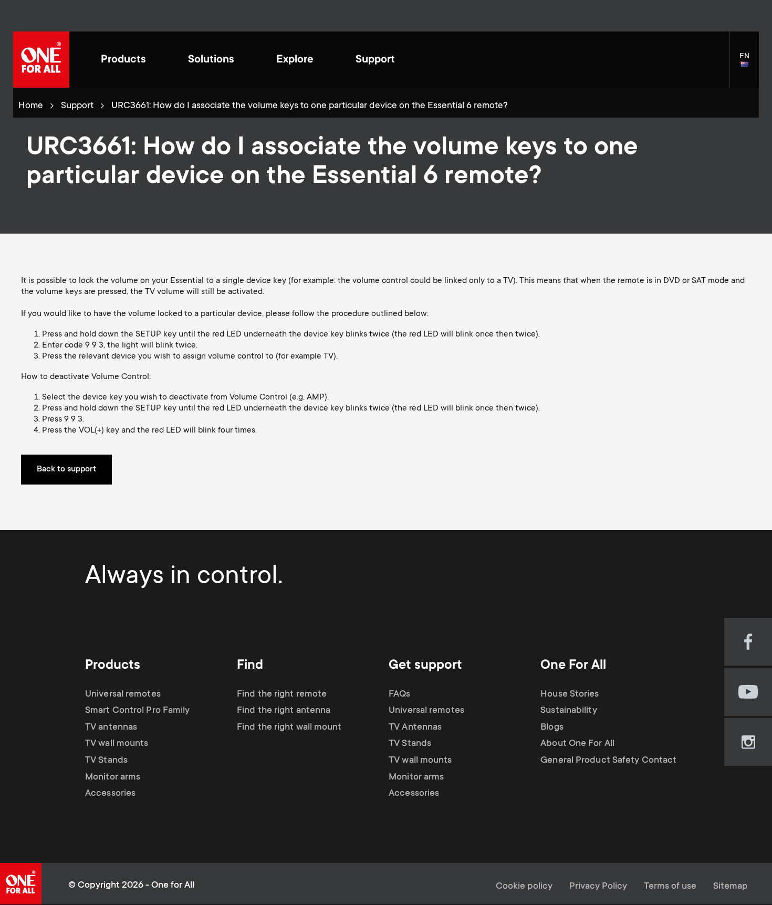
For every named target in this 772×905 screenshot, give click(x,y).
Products (123, 60)
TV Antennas (415, 727)
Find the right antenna (283, 711)
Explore (295, 60)
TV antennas (111, 727)
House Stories (569, 694)
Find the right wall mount (289, 727)
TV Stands (106, 760)
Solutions (211, 60)
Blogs (552, 727)
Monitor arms (112, 777)
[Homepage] (41, 59)
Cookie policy (524, 886)
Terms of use (670, 886)
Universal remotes (123, 694)
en (749, 65)
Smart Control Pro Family (137, 711)
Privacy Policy (598, 886)
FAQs (399, 694)
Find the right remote (282, 694)
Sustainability (568, 711)
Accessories (110, 793)
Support (375, 60)
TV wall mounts (116, 744)
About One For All (577, 744)
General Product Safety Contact (608, 760)
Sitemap (730, 886)
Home (30, 106)
